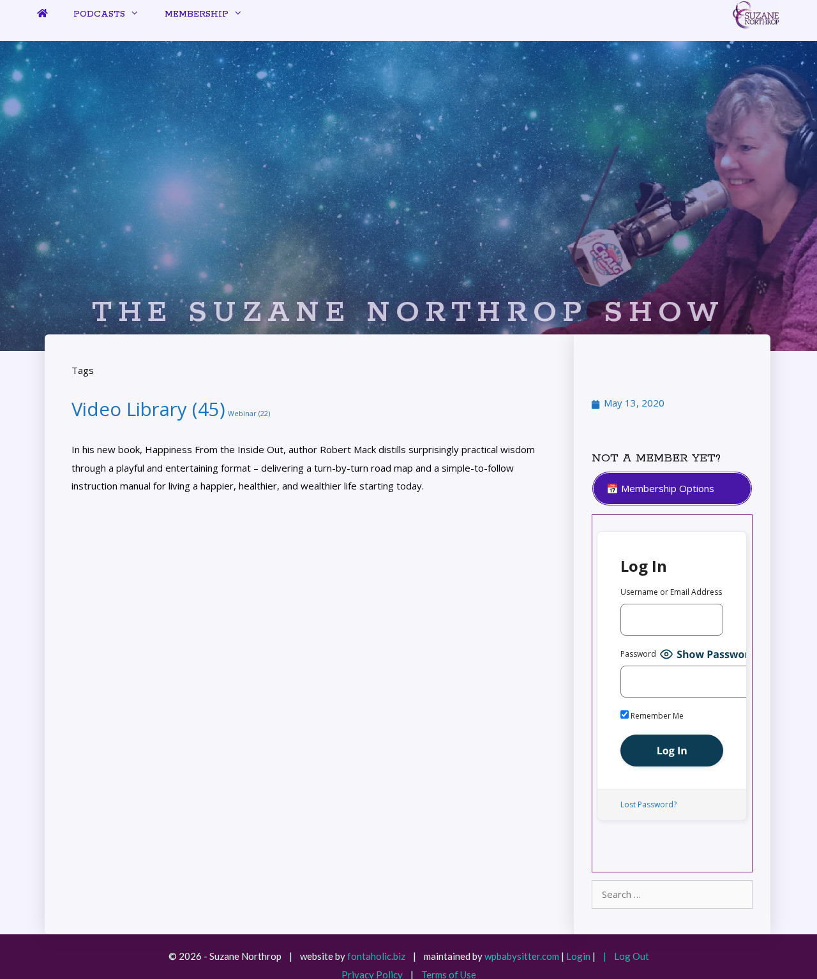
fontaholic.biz (376, 956)
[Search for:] (672, 894)
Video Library (148, 409)
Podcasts (99, 14)
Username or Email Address (671, 592)
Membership (197, 14)
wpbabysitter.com (521, 956)
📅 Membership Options (660, 488)
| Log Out (623, 956)
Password (638, 653)
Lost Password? (648, 804)
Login (578, 956)
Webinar (249, 413)
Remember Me (656, 715)
